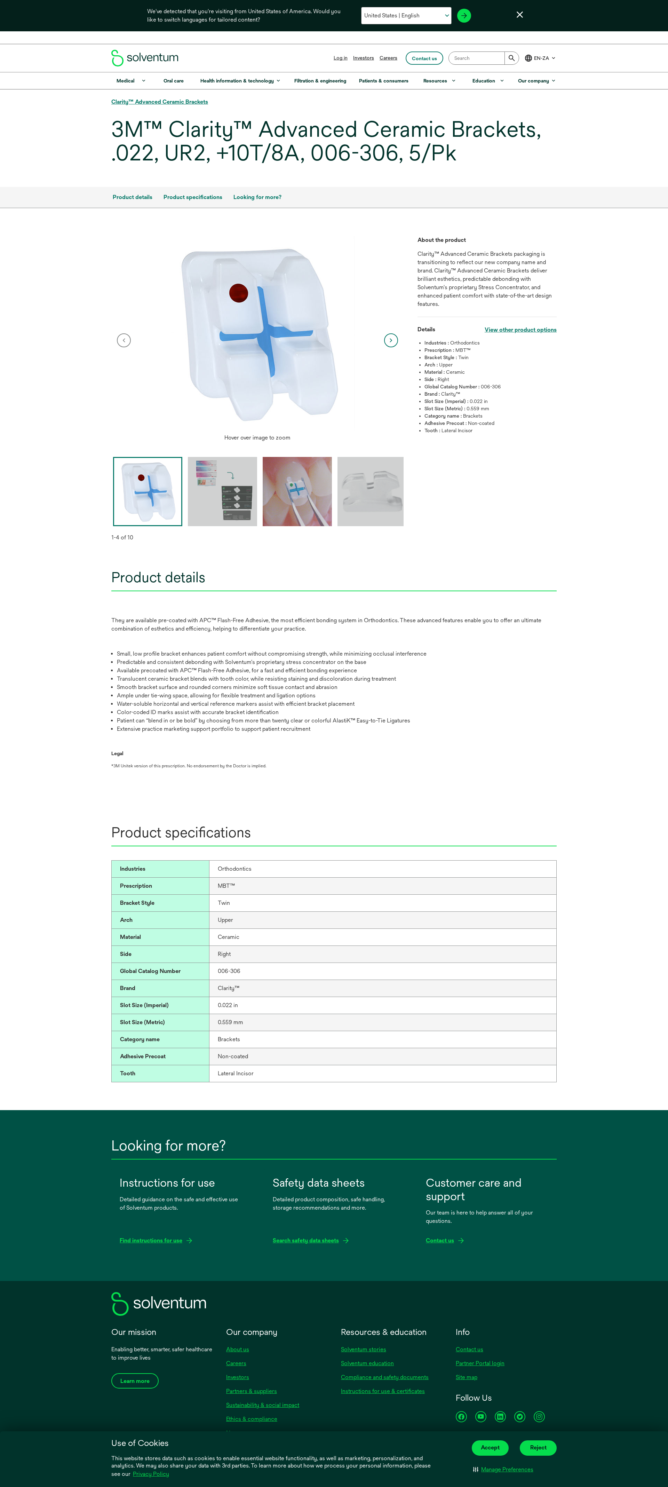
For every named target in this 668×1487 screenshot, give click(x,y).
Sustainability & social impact (262, 1405)
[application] (257, 333)
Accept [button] (490, 1447)
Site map (466, 1377)
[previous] (124, 340)
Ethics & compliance (251, 1419)
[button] (503, 1469)
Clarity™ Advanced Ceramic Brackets (159, 101)
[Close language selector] (519, 15)
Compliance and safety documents (385, 1377)
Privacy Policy (151, 1474)
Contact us (469, 1349)
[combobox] (484, 58)
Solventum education (367, 1363)
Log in (341, 58)
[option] (257, 340)
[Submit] (512, 58)
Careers (388, 58)
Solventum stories (363, 1349)
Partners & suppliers (251, 1391)
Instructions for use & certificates (383, 1391)
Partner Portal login (480, 1363)
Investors (363, 58)
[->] (464, 16)
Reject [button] (538, 1447)
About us (237, 1349)
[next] (391, 340)
